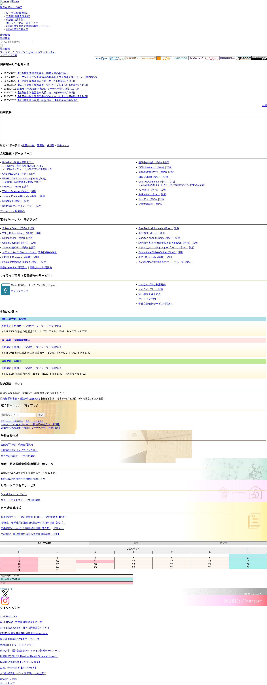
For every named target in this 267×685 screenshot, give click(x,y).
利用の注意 (50, 252)
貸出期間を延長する (149, 294)
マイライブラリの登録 (150, 289)
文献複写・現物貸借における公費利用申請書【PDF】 (30, 534)
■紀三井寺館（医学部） (15, 319)
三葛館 (40, 145)
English (30, 52)
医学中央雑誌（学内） (150, 162)
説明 (32, 173)
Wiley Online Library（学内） (18, 233)
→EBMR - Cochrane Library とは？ (21, 181)
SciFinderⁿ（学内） (149, 194)
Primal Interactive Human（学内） (21, 262)
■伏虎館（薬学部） (13, 361)
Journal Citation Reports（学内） (20, 196)
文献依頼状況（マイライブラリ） (19, 450)
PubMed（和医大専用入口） (18, 162)
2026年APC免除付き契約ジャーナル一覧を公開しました (48, 88)
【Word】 (58, 528)
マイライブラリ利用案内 (152, 284)
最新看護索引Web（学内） (153, 172)
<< (19, 549)
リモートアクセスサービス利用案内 (20, 500)
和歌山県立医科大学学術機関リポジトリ (28, 26)
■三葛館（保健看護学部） (16, 340)
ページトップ (7, 683)
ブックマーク (7, 52)
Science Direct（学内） (15, 228)
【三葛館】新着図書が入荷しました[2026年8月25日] (46, 81)
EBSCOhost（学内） (150, 177)
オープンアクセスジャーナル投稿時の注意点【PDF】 (30, 424)
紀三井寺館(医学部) (17, 13)
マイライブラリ (19, 291)
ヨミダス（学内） (148, 199)
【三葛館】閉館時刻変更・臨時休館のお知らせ (43, 73)
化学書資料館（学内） (150, 204)
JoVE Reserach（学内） (152, 257)
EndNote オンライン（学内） (18, 205)
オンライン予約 (147, 299)
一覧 (264, 105)
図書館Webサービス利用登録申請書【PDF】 (26, 528)
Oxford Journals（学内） (16, 242)
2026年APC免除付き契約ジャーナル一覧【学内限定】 (31, 427)
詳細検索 (5, 38)
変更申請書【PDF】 (56, 517)
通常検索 (5, 35)
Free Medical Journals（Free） (155, 228)
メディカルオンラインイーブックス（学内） (163, 247)
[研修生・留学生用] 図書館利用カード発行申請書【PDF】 (33, 522)
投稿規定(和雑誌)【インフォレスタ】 (20, 662)
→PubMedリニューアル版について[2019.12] (26, 169)
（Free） (160, 167)
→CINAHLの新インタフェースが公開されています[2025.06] (171, 185)
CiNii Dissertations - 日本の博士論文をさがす (25, 627)
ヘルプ (38, 52)
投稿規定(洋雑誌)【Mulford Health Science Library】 (29, 656)
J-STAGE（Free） (148, 233)
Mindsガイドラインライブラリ (17, 645)
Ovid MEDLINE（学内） (15, 173)
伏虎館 (50, 145)
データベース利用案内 (12, 211)
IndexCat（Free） (12, 186)
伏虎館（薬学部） (16, 19)
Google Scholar (8, 679)
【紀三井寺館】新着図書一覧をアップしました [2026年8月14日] (52, 85)
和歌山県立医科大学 (17, 29)
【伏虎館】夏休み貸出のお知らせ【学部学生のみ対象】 (47, 100)
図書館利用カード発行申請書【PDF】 (22, 517)
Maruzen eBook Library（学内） (156, 238)
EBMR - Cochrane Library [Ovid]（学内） (24, 178)
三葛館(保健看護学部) (18, 16)
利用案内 (6, 325)
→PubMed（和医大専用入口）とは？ (23, 165)
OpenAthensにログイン (14, 494)
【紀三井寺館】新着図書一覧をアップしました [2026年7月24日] (52, 96)
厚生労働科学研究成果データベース (20, 639)
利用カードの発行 (24, 325)
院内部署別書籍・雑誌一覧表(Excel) (20, 398)
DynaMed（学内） (12, 201)
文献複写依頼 (8, 444)
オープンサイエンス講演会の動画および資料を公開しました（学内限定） (57, 77)
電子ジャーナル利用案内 (13, 267)
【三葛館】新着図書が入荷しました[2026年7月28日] (46, 92)
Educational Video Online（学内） (157, 252)
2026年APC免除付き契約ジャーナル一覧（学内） (166, 262)
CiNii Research (146, 167)
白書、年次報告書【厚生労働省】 (18, 667)
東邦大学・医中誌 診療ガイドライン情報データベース (30, 650)
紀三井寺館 (28, 145)
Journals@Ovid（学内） (15, 247)
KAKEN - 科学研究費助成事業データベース (24, 633)
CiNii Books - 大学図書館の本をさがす (21, 622)
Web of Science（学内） (16, 191)
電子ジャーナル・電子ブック (22, 22)
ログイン (20, 52)
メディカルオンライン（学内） (19, 252)
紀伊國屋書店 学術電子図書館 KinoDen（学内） (164, 242)
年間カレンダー (7, 589)
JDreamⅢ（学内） (148, 189)
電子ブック (63, 145)
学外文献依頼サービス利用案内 (155, 303)
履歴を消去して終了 (11, 7)
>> (248, 549)
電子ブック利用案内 (41, 267)
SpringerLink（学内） (14, 238)
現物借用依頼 (25, 444)
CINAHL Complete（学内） (153, 181)
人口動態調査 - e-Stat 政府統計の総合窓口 (23, 673)
